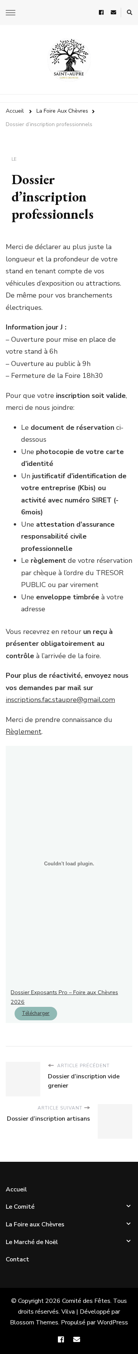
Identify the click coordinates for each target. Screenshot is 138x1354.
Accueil (16, 1189)
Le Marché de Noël (32, 1242)
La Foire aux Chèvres (35, 1224)
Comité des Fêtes (86, 1301)
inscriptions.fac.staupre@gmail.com (60, 699)
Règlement (23, 731)
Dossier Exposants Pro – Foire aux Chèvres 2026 (64, 997)
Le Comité (20, 1207)
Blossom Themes (34, 1322)
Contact (17, 1259)
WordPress (112, 1322)
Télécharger (35, 1013)
